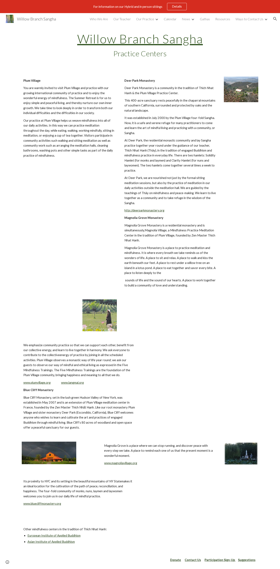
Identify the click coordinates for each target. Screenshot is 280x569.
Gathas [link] (205, 19)
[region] (140, 6)
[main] (140, 45)
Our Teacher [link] (122, 19)
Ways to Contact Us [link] (249, 19)
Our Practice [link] (145, 19)
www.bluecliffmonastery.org (42, 503)
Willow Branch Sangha (140, 38)
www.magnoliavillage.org (120, 463)
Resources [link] (222, 19)
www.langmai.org (72, 382)
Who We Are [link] (99, 19)
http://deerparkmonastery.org (144, 210)
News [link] (186, 19)
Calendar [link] (170, 19)
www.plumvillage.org (37, 382)
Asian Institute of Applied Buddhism (51, 541)
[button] (275, 19)
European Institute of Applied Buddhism (54, 535)
